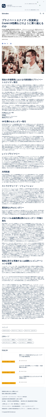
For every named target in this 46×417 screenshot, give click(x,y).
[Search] (40, 13)
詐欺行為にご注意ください (33, 408)
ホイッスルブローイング (28, 406)
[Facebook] (2, 43)
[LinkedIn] (5, 43)
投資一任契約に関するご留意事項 (9, 393)
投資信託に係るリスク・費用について (10, 391)
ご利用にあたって (6, 403)
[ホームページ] (6, 13)
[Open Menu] (43, 13)
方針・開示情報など (15, 403)
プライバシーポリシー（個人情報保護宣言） (11, 406)
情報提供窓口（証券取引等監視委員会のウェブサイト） (14, 408)
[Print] (11, 43)
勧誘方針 (23, 403)
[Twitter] (7, 43)
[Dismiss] (43, 1)
